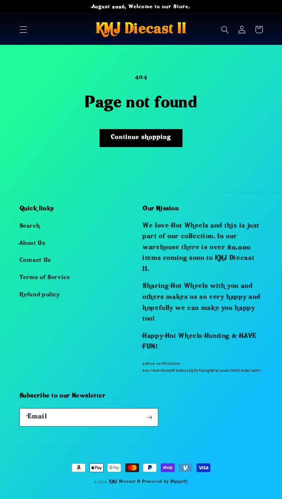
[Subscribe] (149, 417)
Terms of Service (44, 278)
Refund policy (39, 295)
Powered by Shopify (165, 482)
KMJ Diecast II (125, 482)
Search (29, 226)
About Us (32, 243)
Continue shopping (141, 137)
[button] (23, 29)
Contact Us (35, 260)
